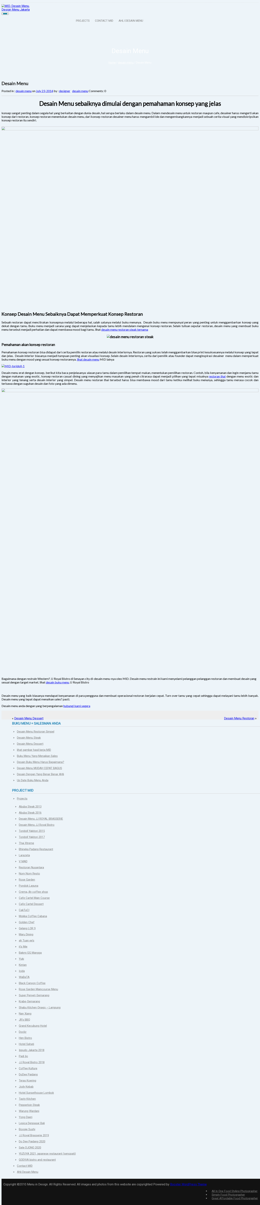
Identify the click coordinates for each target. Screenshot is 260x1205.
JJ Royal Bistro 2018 (32, 1062)
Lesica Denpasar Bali (32, 1123)
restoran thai (217, 376)
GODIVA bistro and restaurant (37, 1159)
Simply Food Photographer (228, 1194)
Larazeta (24, 855)
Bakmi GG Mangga (30, 952)
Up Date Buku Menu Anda (32, 780)
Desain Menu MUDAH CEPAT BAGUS (39, 768)
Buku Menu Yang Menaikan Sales (37, 756)
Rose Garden (27, 879)
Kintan (23, 965)
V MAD (23, 861)
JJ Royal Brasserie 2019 (34, 1135)
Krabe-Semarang (29, 1001)
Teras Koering (27, 1080)
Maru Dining (26, 934)
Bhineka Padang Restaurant (36, 849)
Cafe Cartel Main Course (34, 898)
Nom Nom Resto (29, 873)
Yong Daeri (25, 1117)
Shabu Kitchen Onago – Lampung (40, 1007)
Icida (22, 971)
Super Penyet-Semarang (34, 995)
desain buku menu (57, 682)
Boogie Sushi (27, 1129)
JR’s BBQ (24, 1019)
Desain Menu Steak (29, 737)
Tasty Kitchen (27, 1099)
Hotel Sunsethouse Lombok (36, 1092)
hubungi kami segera (76, 706)
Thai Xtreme (26, 843)
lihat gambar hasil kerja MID (34, 750)
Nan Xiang (25, 1013)
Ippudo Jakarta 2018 (31, 1050)
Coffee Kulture (28, 1068)
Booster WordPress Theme (188, 1184)
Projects (83, 20)
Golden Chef (26, 922)
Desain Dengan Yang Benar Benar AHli (40, 774)
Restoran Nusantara (31, 867)
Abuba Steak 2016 (30, 812)
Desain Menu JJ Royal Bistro (36, 825)
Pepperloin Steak (29, 1105)
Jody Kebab (26, 1086)
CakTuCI (24, 910)
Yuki (21, 958)
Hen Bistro (25, 1038)
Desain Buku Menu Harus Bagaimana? (40, 762)
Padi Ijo (23, 1056)
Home (112, 62)
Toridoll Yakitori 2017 (32, 837)
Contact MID (104, 20)
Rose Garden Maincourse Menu (38, 989)
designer (64, 91)
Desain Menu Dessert (28, 718)
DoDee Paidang (28, 1074)
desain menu (126, 62)
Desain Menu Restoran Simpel (35, 731)
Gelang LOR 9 (27, 928)
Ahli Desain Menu (131, 20)
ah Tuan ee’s (26, 940)
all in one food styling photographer (235, 1191)
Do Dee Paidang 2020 (32, 1141)
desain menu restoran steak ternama (124, 329)
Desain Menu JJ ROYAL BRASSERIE (41, 818)
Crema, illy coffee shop (33, 892)
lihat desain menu (88, 359)
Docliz (22, 1032)
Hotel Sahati (26, 1044)
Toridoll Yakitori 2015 (32, 831)
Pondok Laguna (28, 885)
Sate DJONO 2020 (30, 1147)
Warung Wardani (29, 1111)
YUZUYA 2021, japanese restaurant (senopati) (47, 1153)
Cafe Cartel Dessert (31, 904)
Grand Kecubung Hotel (33, 1025)
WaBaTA (24, 977)
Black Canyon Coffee (32, 983)
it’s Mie (23, 946)
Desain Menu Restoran (239, 718)
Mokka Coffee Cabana (33, 916)
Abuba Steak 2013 (30, 806)
